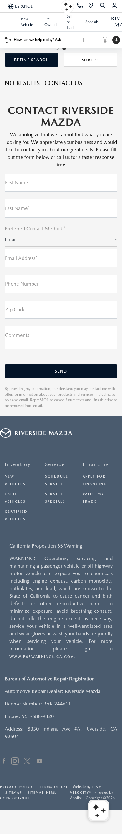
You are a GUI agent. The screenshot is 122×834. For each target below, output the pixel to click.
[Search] (102, 6)
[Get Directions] (91, 6)
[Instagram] (15, 762)
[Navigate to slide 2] (64, 48)
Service (55, 464)
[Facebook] (4, 762)
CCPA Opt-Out (15, 798)
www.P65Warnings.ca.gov (41, 657)
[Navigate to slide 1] (57, 48)
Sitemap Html (42, 792)
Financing (96, 464)
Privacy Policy (16, 787)
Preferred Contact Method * (35, 229)
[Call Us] (80, 6)
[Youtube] (39, 762)
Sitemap (13, 792)
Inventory (18, 464)
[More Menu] (8, 22)
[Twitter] (27, 762)
